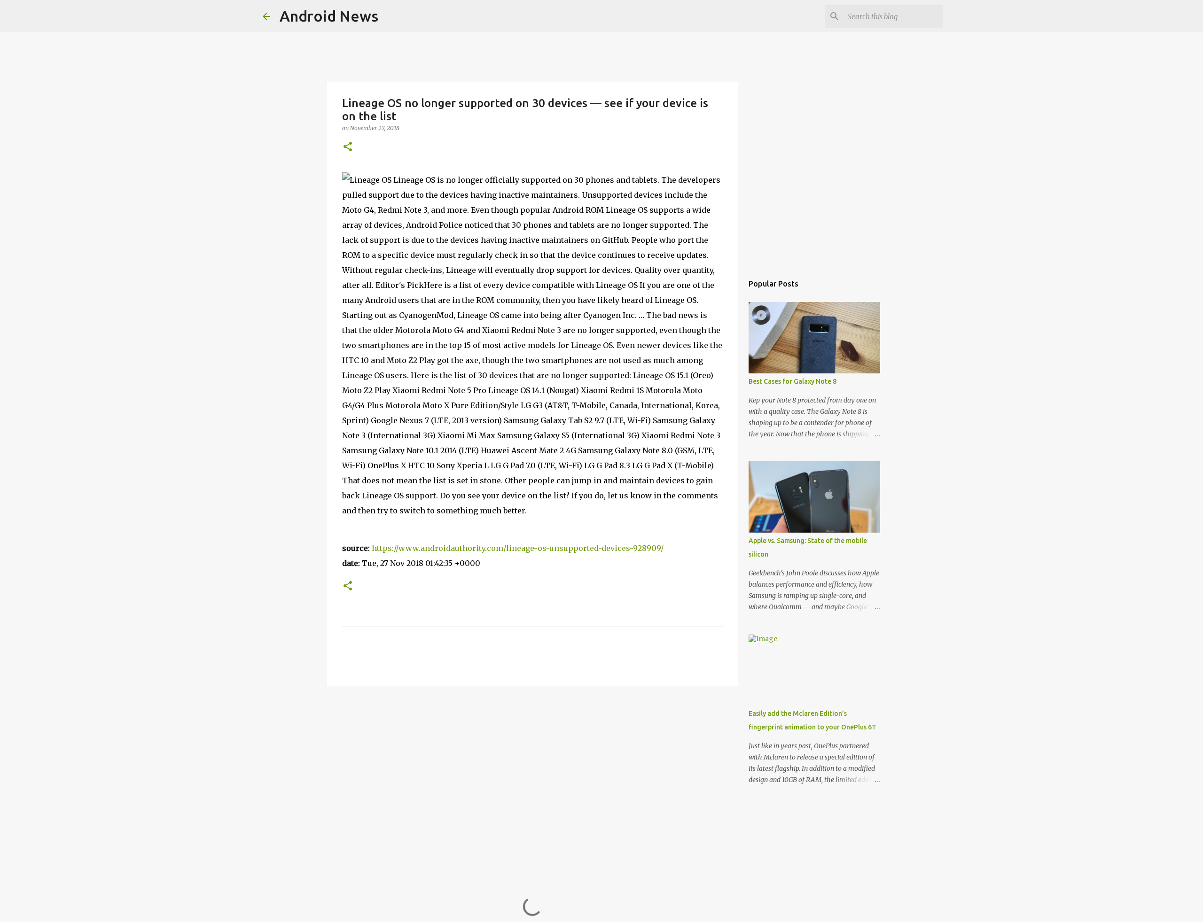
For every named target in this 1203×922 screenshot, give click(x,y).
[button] (347, 147)
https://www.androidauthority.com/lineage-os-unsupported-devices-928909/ (518, 548)
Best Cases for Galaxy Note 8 (792, 381)
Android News (329, 16)
